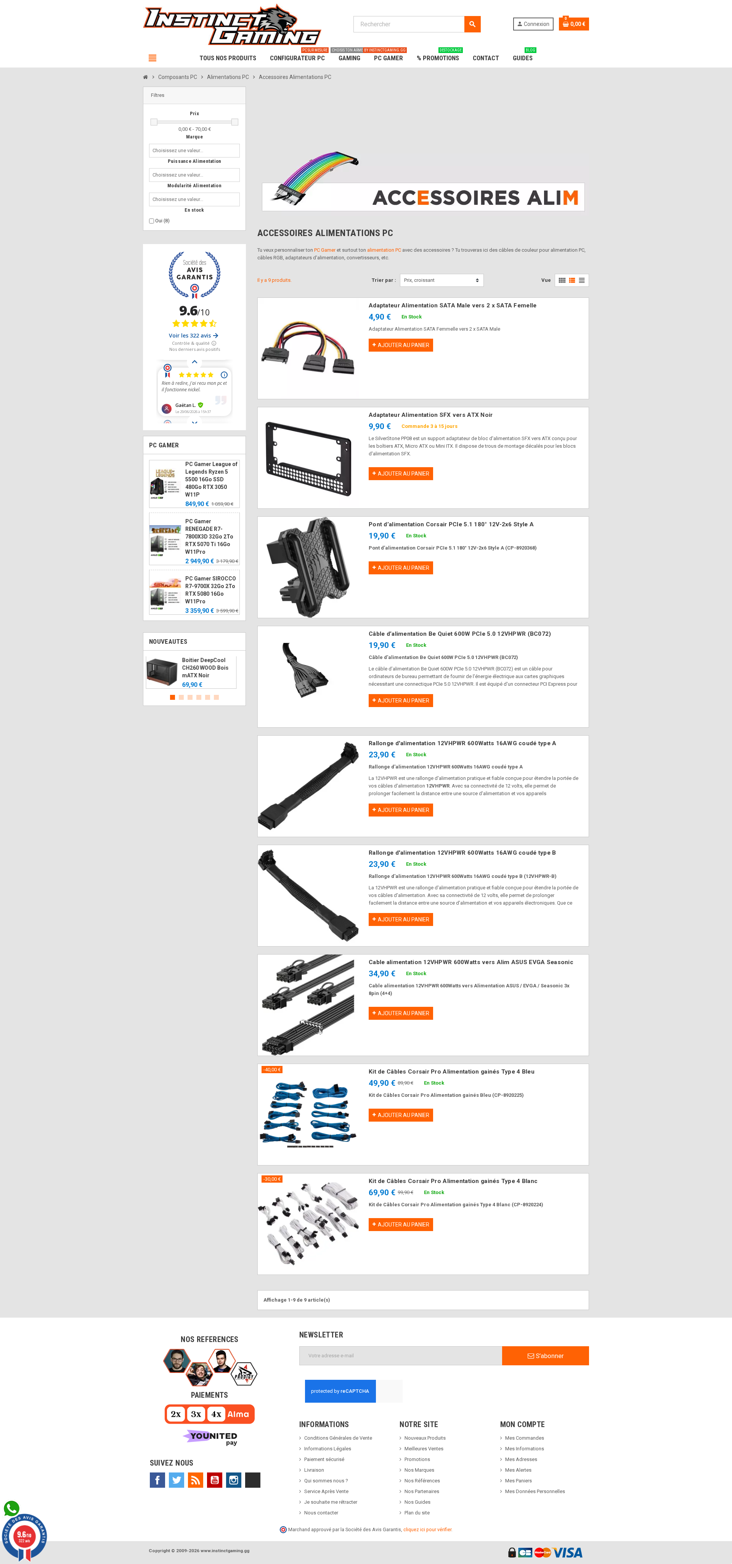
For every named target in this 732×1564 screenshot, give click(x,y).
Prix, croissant (419, 280)
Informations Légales (327, 1448)
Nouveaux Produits (425, 1438)
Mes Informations (524, 1448)
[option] (194, 672)
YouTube (214, 1480)
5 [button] (207, 697)
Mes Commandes (524, 1438)
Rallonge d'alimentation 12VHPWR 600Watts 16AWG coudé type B (462, 852)
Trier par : (384, 280)
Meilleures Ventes (424, 1448)
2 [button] (181, 697)
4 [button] (198, 697)
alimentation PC (384, 250)
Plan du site (417, 1513)
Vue (546, 280)
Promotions (417, 1459)
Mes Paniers (518, 1481)
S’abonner (549, 1356)
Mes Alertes (518, 1470)
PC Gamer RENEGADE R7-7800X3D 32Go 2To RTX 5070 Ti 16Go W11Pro (209, 536)
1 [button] (172, 697)
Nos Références (422, 1481)
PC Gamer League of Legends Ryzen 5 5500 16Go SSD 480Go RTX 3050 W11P (211, 479)
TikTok (252, 1480)
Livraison (314, 1470)
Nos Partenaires (422, 1491)
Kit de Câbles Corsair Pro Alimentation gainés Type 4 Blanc (453, 1181)
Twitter (176, 1480)
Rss (195, 1480)
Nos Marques (419, 1470)
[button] (194, 95)
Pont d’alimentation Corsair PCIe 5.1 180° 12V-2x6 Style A (451, 524)
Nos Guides (417, 1502)
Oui (162, 220)
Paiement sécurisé (324, 1459)
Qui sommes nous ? (326, 1481)
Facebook (157, 1480)
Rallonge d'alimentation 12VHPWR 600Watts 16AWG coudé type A (463, 743)
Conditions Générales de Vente (338, 1438)
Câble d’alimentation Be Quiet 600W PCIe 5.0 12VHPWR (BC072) (460, 633)
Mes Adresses (521, 1459)
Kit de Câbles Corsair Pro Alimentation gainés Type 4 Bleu (452, 1071)
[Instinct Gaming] (232, 24)
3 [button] (190, 697)
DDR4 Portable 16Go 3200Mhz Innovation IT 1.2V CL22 (211, 667)
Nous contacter (321, 1513)
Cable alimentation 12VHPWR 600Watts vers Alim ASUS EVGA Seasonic (471, 962)
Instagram (233, 1480)
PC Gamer (325, 250)
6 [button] (216, 697)
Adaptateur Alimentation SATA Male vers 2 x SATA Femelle (452, 305)
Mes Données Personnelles (535, 1491)
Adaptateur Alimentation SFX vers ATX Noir (431, 414)
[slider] (154, 122)
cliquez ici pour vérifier (427, 1529)
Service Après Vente (326, 1491)
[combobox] (179, 150)
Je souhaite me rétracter (330, 1502)
